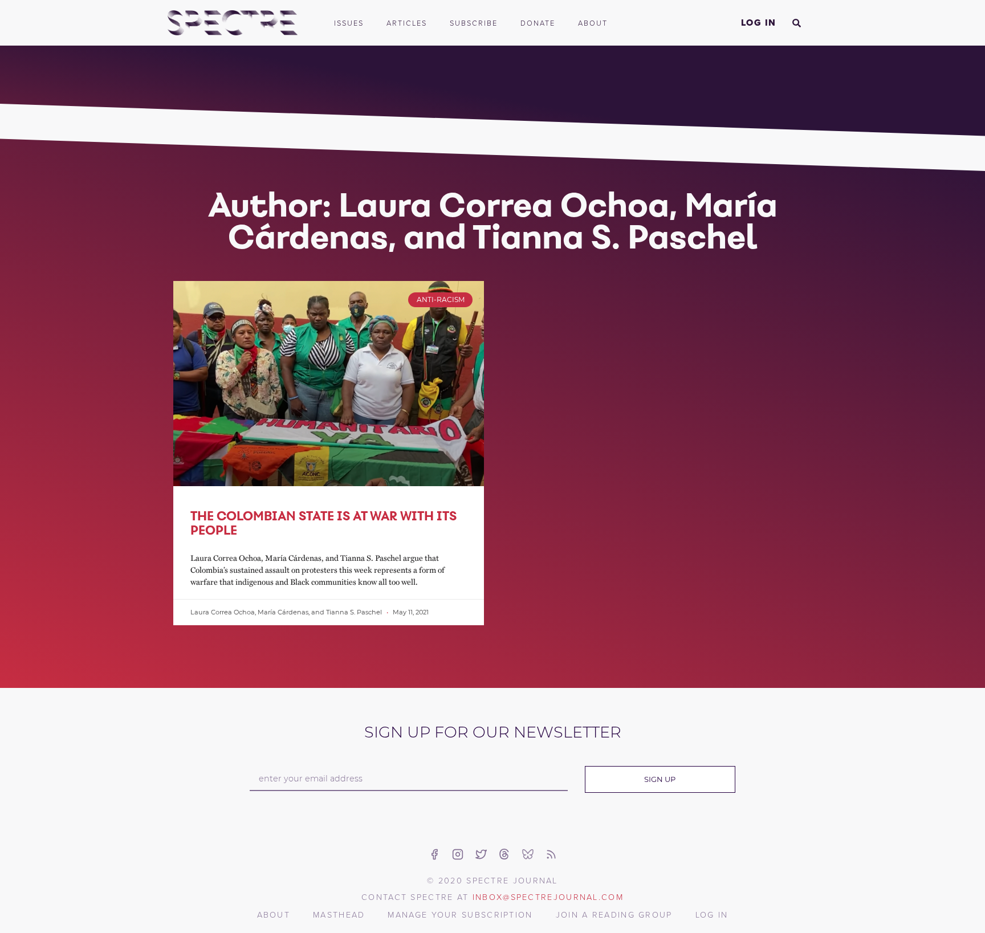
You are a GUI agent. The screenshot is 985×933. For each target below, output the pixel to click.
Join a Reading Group (614, 914)
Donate (537, 23)
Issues (349, 23)
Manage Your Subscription (460, 914)
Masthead (339, 914)
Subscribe (474, 23)
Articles (406, 23)
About (593, 23)
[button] (796, 22)
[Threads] (504, 854)
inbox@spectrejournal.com (548, 896)
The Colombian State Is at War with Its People (323, 522)
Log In (758, 22)
